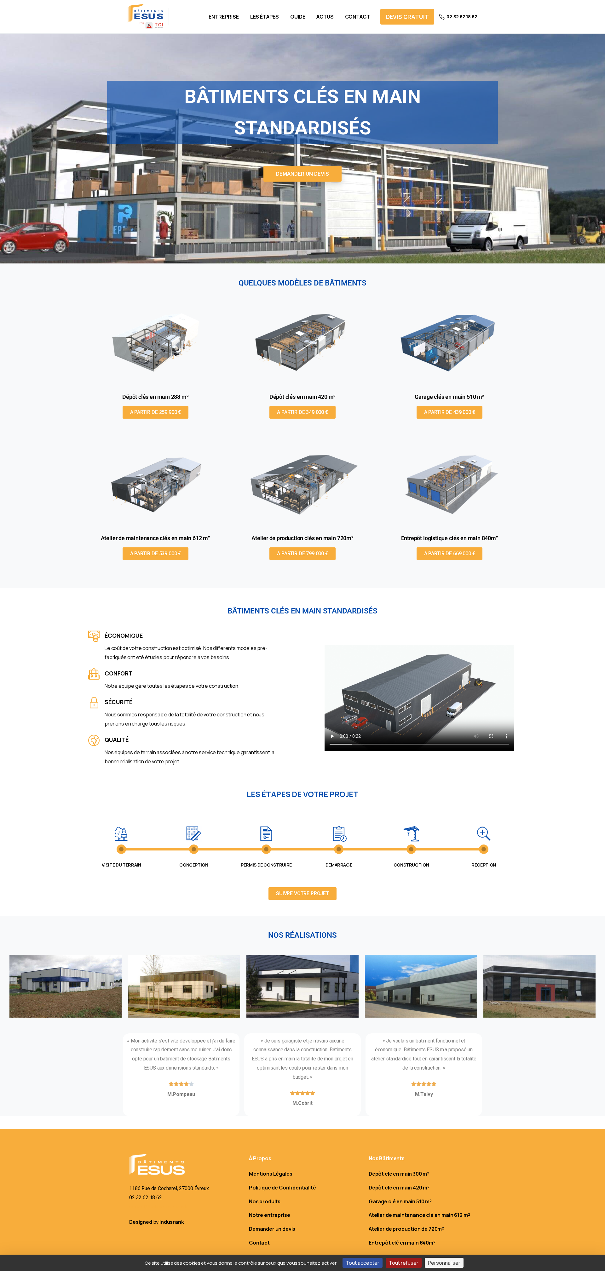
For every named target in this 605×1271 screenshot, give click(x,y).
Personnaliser (444, 1262)
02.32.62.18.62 (462, 17)
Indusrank (171, 1221)
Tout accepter (362, 1262)
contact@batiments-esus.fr (158, 1207)
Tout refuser (403, 1262)
